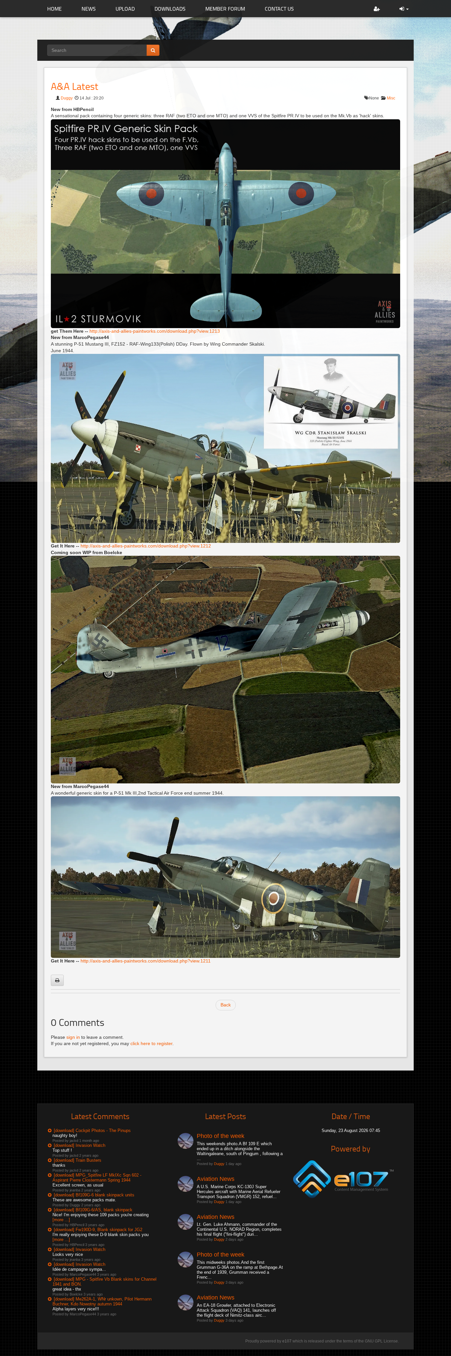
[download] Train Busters (77, 1160)
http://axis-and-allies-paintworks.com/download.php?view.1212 (146, 545)
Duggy (67, 98)
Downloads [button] (170, 8)
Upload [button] (125, 8)
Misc (391, 98)
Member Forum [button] (225, 8)
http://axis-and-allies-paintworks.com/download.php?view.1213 (154, 331)
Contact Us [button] (279, 8)
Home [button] (54, 8)
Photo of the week (220, 1136)
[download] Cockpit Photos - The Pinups (92, 1130)
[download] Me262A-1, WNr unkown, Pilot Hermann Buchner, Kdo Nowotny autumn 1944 (102, 1301)
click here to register (151, 1043)
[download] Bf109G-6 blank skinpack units (94, 1194)
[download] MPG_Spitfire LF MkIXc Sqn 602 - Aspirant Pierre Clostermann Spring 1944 (96, 1178)
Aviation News (215, 1179)
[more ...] (61, 1219)
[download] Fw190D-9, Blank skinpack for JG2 (98, 1229)
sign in (73, 1037)
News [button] (89, 8)
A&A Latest (74, 86)
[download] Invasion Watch (79, 1145)
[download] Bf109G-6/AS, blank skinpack (93, 1209)
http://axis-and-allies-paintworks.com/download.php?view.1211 (146, 960)
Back (226, 1004)
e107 (287, 1341)
